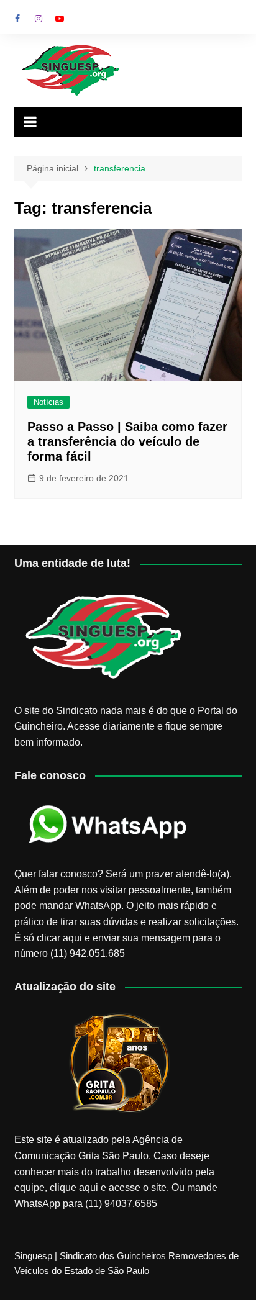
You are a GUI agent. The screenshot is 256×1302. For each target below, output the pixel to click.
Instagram (38, 18)
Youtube (59, 18)
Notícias (48, 402)
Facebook (17, 18)
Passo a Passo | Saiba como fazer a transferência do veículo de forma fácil (127, 441)
